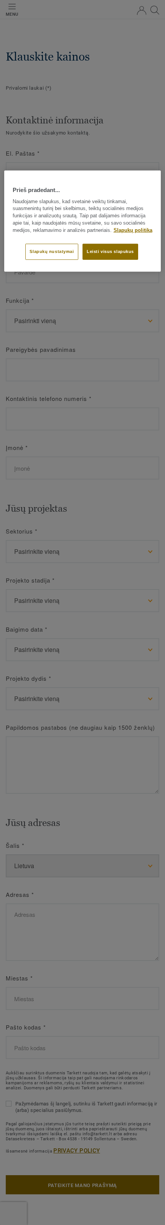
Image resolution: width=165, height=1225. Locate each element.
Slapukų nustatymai (52, 251)
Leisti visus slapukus (110, 251)
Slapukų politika (133, 230)
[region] (82, 221)
